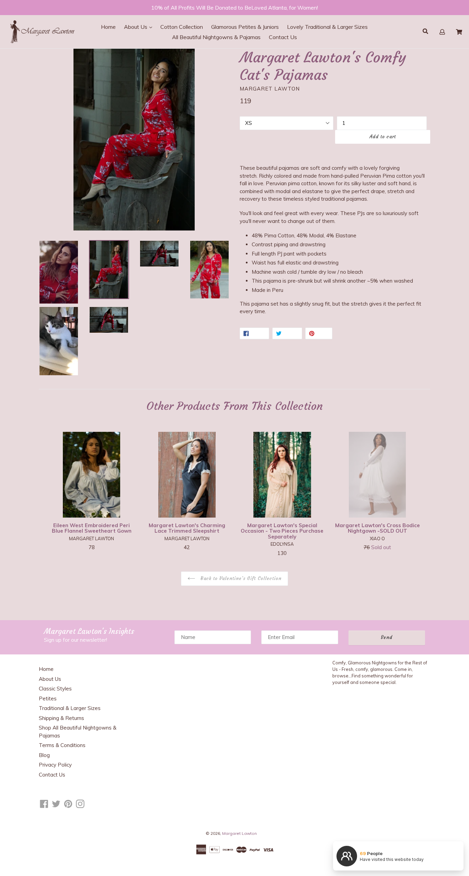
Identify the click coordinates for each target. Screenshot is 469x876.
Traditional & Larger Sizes (70, 708)
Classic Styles (55, 688)
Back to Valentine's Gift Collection (240, 578)
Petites (48, 698)
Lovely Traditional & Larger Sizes (327, 26)
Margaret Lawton (239, 833)
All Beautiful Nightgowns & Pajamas (216, 37)
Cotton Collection (181, 26)
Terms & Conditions (62, 745)
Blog (44, 755)
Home (108, 26)
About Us (136, 26)
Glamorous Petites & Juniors (245, 26)
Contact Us (283, 37)
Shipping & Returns (61, 718)
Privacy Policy (55, 764)
